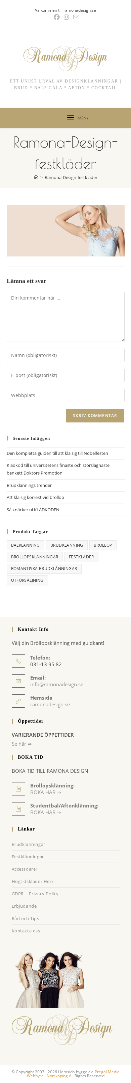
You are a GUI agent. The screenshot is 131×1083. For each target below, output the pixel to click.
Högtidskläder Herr (33, 881)
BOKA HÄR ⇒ (45, 812)
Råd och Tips (25, 918)
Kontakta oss (26, 931)
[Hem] (36, 177)
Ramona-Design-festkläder (71, 177)
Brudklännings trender (29, 485)
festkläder (81, 557)
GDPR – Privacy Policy (35, 894)
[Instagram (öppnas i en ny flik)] (66, 17)
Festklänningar (28, 857)
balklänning (25, 545)
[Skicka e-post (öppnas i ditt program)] (75, 17)
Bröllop (103, 545)
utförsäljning (27, 580)
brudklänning (66, 545)
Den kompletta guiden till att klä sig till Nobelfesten (57, 453)
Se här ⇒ (22, 743)
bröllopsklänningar (34, 557)
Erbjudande (24, 906)
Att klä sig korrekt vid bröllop (35, 497)
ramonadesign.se (50, 704)
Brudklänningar (28, 844)
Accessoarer (25, 869)
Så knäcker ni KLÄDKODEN (33, 510)
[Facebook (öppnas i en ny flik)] (57, 17)
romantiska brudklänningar (44, 568)
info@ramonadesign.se (56, 684)
